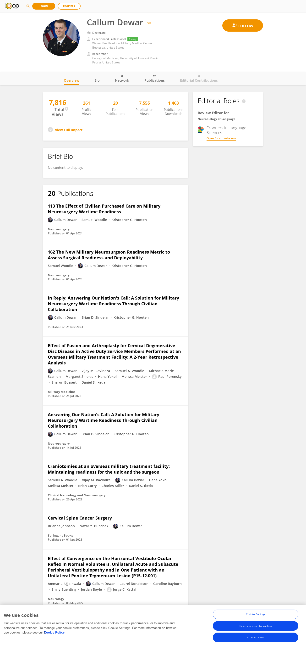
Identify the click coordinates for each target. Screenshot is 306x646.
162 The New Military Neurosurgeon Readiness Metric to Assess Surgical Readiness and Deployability (109, 255)
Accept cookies (255, 637)
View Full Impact (68, 130)
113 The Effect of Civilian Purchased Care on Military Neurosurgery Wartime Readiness (104, 209)
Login (43, 6)
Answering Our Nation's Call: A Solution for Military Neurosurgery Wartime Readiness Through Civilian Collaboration (103, 420)
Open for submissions (221, 138)
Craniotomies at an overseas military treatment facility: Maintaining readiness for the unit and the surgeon (109, 469)
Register (69, 6)
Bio (97, 80)
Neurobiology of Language (216, 119)
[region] (153, 625)
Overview (71, 80)
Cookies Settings (255, 614)
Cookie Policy (54, 632)
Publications (154, 78)
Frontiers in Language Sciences (226, 130)
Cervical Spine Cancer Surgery (80, 518)
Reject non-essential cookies (256, 625)
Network (122, 78)
